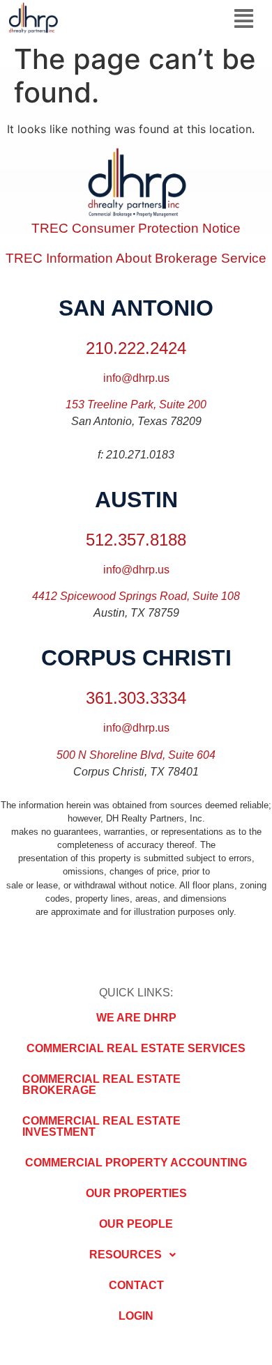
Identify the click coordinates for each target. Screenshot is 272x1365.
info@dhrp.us (136, 378)
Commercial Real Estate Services (136, 1048)
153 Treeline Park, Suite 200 (136, 404)
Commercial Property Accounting (136, 1163)
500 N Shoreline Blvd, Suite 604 (136, 755)
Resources (125, 1254)
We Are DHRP (136, 1018)
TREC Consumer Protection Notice (136, 228)
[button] (244, 18)
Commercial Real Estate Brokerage (101, 1084)
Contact (136, 1285)
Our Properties (136, 1193)
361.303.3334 (136, 697)
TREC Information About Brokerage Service (136, 258)
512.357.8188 (136, 539)
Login (136, 1316)
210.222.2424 (136, 348)
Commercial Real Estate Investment (101, 1126)
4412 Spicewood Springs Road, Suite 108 (136, 596)
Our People (136, 1224)
